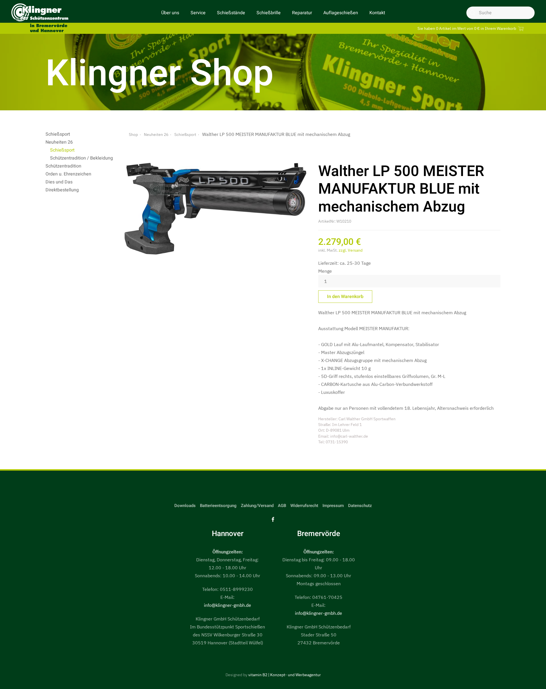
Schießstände (231, 12)
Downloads (185, 505)
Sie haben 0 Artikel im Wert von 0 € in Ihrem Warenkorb (467, 28)
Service (198, 12)
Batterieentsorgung (218, 505)
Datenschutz (360, 505)
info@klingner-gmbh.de (227, 605)
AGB (282, 505)
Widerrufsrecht (304, 505)
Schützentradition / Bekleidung (81, 158)
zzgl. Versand (351, 250)
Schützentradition (63, 166)
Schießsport (58, 134)
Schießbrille (269, 12)
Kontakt (377, 12)
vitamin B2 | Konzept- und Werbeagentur (284, 674)
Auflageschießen (340, 12)
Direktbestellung (62, 190)
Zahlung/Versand (257, 505)
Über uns (170, 12)
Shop (133, 134)
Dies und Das (59, 182)
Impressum (333, 505)
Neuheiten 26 (59, 142)
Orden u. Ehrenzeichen (68, 174)
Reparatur (302, 12)
